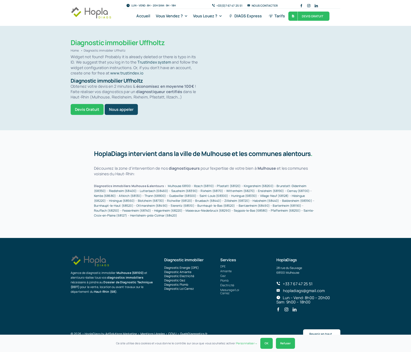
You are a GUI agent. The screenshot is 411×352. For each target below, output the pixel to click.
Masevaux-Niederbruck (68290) (208, 210)
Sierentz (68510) (182, 205)
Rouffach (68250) (106, 210)
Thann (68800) (155, 196)
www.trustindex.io (126, 73)
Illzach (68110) (204, 186)
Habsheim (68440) (266, 201)
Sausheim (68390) (184, 191)
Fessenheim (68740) (136, 210)
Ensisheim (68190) (271, 191)
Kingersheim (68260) (259, 186)
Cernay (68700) (298, 191)
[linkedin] (316, 5)
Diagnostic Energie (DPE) (181, 268)
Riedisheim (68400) (123, 191)
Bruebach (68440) (208, 201)
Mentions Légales (152, 334)
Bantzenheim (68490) (254, 205)
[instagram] (308, 5)
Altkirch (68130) (130, 196)
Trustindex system (154, 62)
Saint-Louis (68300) (214, 196)
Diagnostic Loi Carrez (179, 289)
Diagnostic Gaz (174, 280)
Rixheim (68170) (212, 191)
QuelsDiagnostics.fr (194, 334)
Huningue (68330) (244, 196)
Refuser (285, 343)
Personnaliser (245, 343)
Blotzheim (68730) (151, 201)
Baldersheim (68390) (297, 201)
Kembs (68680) (105, 196)
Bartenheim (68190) (287, 205)
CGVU (172, 334)
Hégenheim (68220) (168, 210)
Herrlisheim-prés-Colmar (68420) (153, 215)
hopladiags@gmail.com (304, 290)
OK (266, 343)
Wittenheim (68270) (240, 191)
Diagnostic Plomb (176, 284)
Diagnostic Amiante (178, 272)
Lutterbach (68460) (154, 191)
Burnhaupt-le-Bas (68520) (216, 205)
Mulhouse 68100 (179, 186)
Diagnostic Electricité (179, 276)
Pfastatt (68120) (229, 186)
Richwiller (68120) (179, 201)
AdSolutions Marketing (121, 334)
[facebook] (301, 5)
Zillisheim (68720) (237, 201)
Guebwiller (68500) (183, 196)
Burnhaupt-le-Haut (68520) (113, 205)
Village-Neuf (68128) (274, 196)
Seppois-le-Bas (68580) (251, 210)
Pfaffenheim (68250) (286, 210)
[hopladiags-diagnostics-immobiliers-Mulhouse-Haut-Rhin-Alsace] (91, 8)
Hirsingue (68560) (122, 201)
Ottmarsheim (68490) (152, 205)
